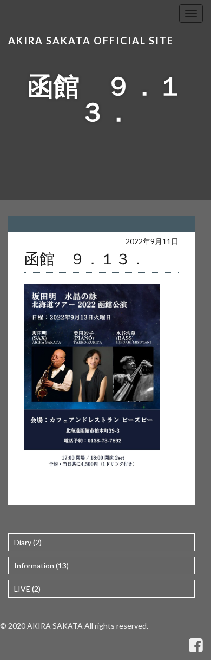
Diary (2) (28, 542)
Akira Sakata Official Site (91, 41)
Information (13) (41, 565)
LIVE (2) (27, 588)
